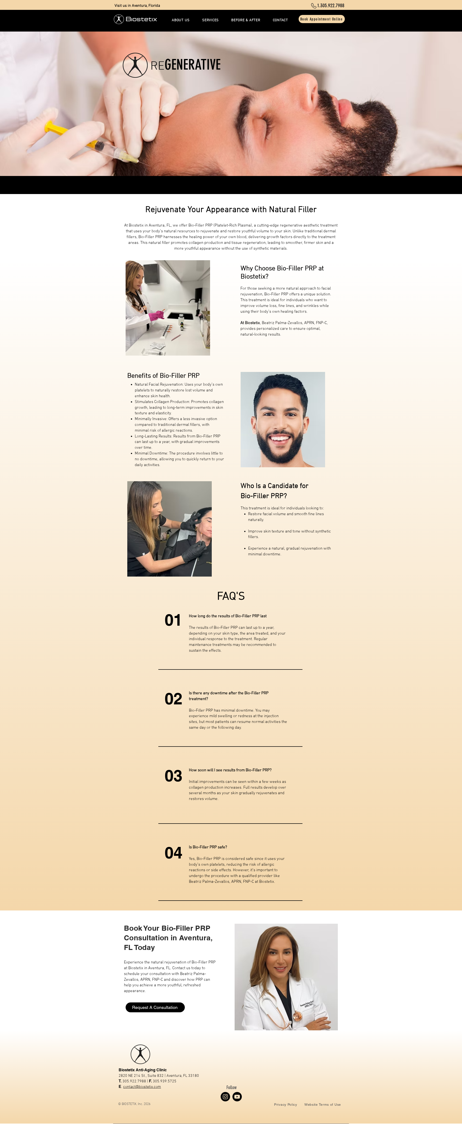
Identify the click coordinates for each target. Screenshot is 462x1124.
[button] (210, 20)
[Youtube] (237, 1096)
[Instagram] (225, 1096)
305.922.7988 (134, 1081)
